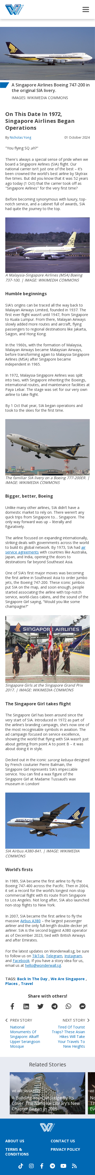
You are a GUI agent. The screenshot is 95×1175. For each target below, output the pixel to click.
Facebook (21, 960)
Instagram (73, 955)
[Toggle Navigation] (86, 9)
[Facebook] (42, 1166)
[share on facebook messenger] (83, 1006)
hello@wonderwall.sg (43, 965)
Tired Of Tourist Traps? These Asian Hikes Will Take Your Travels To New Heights (68, 1033)
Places (11, 983)
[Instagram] (31, 1166)
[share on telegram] (55, 1006)
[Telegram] (52, 1166)
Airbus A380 (30, 920)
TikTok (38, 955)
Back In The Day (32, 978)
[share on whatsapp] (69, 1006)
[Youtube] (63, 1166)
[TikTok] (20, 1166)
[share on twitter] (40, 1006)
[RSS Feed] (74, 1166)
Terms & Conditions (17, 1152)
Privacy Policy (65, 1149)
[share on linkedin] (26, 1006)
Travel (27, 983)
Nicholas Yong (20, 137)
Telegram (54, 955)
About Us (14, 1140)
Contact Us (63, 1140)
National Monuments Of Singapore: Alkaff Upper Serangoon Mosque (25, 1033)
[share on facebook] (12, 1006)
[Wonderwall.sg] (14, 9)
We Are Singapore (68, 978)
